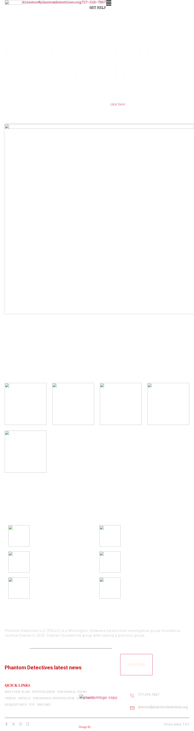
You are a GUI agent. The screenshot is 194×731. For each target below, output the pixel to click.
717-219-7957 (94, 2)
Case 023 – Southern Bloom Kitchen (154, 535)
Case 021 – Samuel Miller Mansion (152, 561)
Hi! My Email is (16, 648)
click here (117, 104)
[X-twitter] (14, 724)
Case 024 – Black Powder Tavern (60, 535)
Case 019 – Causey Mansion (148, 587)
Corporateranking (101, 727)
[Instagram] (21, 724)
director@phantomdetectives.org (51, 2)
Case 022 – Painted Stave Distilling (61, 561)
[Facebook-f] (7, 724)
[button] (109, 3)
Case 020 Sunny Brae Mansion (58, 587)
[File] (28, 724)
